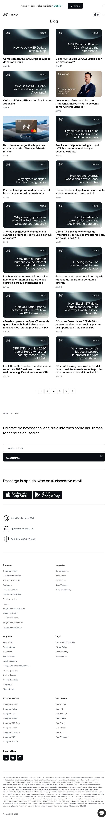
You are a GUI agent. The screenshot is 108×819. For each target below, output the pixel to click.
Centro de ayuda (10, 675)
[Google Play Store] (47, 495)
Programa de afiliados (12, 627)
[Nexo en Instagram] (20, 758)
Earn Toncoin (61, 714)
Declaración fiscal (10, 618)
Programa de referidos (13, 622)
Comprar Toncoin (11, 728)
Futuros (6, 604)
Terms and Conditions (65, 642)
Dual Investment (10, 599)
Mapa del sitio (9, 689)
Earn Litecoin (61, 728)
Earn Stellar (60, 723)
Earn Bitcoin (61, 704)
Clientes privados (10, 613)
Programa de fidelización (14, 608)
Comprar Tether (10, 709)
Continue (75, 6)
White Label (61, 580)
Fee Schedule (61, 656)
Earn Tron (60, 732)
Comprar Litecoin (10, 742)
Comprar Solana (10, 718)
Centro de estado (10, 680)
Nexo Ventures (62, 585)
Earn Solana (61, 718)
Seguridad (7, 652)
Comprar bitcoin (10, 704)
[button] (101, 813)
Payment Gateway (63, 590)
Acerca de (7, 642)
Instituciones (61, 576)
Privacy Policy (61, 647)
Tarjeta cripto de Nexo (12, 594)
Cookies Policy (62, 652)
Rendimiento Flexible (12, 576)
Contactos (7, 684)
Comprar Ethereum (11, 732)
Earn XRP (59, 709)
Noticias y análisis (10, 670)
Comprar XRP (9, 737)
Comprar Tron (9, 714)
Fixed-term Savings (11, 580)
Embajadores (9, 647)
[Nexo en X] (6, 758)
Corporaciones (62, 571)
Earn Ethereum (62, 737)
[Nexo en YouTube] (13, 758)
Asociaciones (9, 656)
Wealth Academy (10, 661)
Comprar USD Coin (11, 723)
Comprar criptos (10, 571)
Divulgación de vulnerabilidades (16, 666)
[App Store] (17, 495)
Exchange (7, 585)
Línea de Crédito (10, 590)
